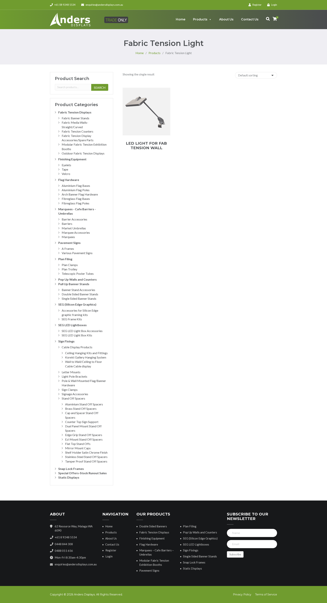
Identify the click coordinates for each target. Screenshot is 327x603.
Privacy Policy (242, 594)
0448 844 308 (64, 544)
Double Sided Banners (153, 526)
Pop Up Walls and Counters (77, 279)
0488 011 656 (64, 550)
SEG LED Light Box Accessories (82, 331)
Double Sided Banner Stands (80, 294)
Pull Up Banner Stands (73, 284)
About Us (226, 19)
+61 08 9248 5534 (65, 4)
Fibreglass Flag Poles (75, 203)
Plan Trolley (69, 269)
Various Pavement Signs (77, 253)
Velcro (66, 173)
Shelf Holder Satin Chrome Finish (86, 452)
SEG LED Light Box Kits (77, 335)
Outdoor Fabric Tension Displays (83, 153)
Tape (65, 169)
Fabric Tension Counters (77, 131)
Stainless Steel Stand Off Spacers (86, 457)
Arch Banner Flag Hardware (80, 194)
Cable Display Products (77, 347)
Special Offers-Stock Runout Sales (82, 473)
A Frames (68, 248)
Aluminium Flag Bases (76, 185)
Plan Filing (65, 259)
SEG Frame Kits (72, 319)
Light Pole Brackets (74, 376)
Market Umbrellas (74, 228)
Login (274, 4)
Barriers (67, 223)
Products (200, 19)
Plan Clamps (70, 265)
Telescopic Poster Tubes (78, 273)
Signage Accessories (75, 394)
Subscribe (235, 554)
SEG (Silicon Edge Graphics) (77, 304)
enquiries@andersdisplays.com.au (104, 4)
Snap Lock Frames (71, 468)
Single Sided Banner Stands (79, 298)
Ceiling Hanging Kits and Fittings (86, 353)
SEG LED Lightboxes (72, 325)
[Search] (266, 19)
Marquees (68, 237)
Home (180, 19)
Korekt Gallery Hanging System (85, 357)
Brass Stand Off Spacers (81, 408)
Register (257, 4)
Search (100, 87)
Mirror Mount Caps (78, 448)
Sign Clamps (70, 389)
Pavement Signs (69, 242)
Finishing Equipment (72, 159)
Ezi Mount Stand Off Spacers (84, 439)
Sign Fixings (66, 341)
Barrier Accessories (74, 219)
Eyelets (66, 165)
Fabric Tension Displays (74, 112)
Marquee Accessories (76, 232)
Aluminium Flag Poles (76, 190)
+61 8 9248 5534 (66, 537)
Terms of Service (266, 594)
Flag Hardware (68, 180)
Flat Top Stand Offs (77, 443)
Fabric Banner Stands (75, 118)
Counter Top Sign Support (81, 422)
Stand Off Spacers (73, 398)
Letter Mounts (71, 372)
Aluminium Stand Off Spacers (84, 404)
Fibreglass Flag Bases (76, 198)
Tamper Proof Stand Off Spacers (86, 461)
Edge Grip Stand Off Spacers (83, 435)
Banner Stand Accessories (78, 290)
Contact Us (249, 19)
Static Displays (68, 477)
